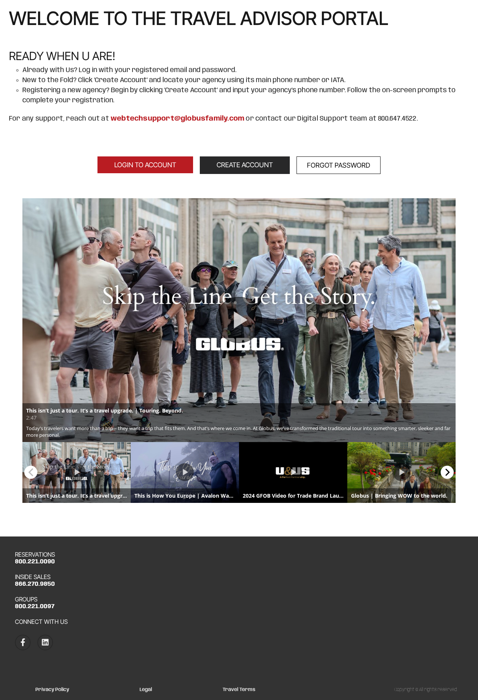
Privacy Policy (52, 689)
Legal (146, 689)
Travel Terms (239, 689)
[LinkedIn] (45, 642)
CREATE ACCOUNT (245, 165)
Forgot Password (338, 165)
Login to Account (145, 165)
